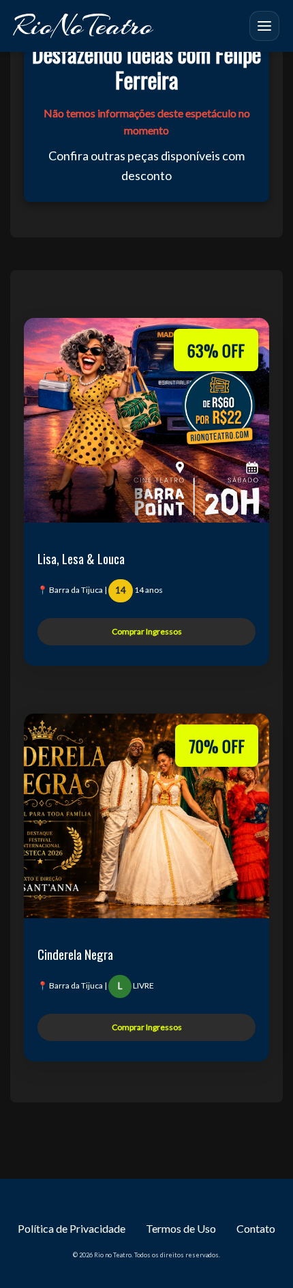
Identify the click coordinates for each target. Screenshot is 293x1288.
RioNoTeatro (83, 25)
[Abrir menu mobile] (264, 26)
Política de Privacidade (71, 1228)
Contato (255, 1228)
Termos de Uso (181, 1228)
